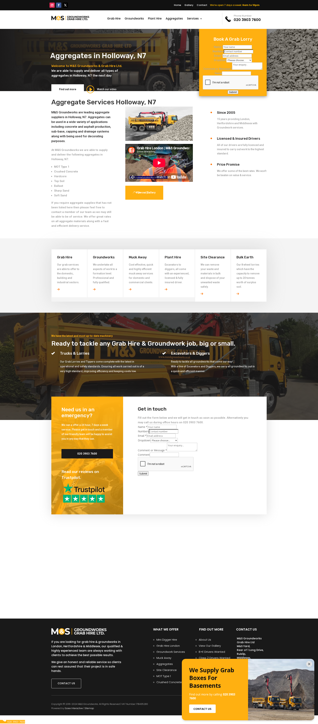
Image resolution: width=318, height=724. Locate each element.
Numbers (218, 51)
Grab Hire (114, 18)
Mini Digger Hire (166, 640)
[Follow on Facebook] (58, 5)
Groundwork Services (170, 652)
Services (193, 18)
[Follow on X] (65, 5)
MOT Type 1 (61, 166)
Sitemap (89, 708)
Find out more (67, 89)
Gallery (188, 5)
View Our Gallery (210, 646)
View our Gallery (146, 192)
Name (218, 46)
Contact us (66, 683)
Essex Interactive (74, 708)
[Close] (309, 664)
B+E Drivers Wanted (212, 652)
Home (177, 5)
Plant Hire (155, 18)
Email (218, 55)
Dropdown (220, 60)
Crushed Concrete (66, 171)
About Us (205, 640)
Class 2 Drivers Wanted (214, 658)
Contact (202, 5)
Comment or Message (217, 68)
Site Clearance (166, 670)
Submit (233, 92)
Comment (144, 454)
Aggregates (174, 18)
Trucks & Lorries (74, 353)
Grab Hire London (168, 646)
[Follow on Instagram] (52, 5)
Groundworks (134, 18)
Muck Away (163, 658)
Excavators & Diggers (190, 353)
